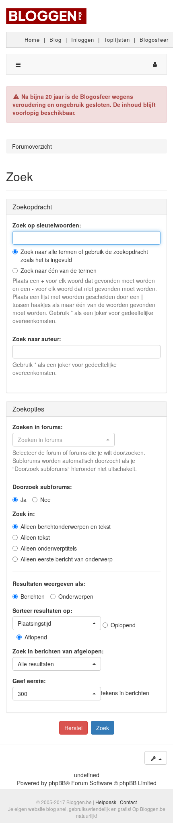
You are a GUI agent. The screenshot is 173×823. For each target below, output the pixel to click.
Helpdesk (105, 801)
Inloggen (82, 39)
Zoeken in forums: (37, 427)
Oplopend (123, 625)
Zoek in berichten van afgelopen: (58, 651)
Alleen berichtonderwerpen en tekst (66, 526)
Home (32, 39)
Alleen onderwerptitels (49, 548)
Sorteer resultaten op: (42, 610)
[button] (63, 439)
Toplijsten (117, 39)
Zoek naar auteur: (36, 339)
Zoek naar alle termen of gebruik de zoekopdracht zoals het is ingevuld (84, 256)
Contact (128, 801)
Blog (55, 39)
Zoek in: (23, 514)
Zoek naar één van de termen (59, 270)
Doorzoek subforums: (42, 487)
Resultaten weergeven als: (48, 583)
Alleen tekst (35, 537)
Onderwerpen (75, 596)
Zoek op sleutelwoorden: (46, 225)
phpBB (57, 783)
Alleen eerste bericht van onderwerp (67, 559)
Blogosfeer (154, 39)
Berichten (33, 596)
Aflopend (36, 637)
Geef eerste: (29, 681)
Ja (24, 499)
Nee (45, 499)
